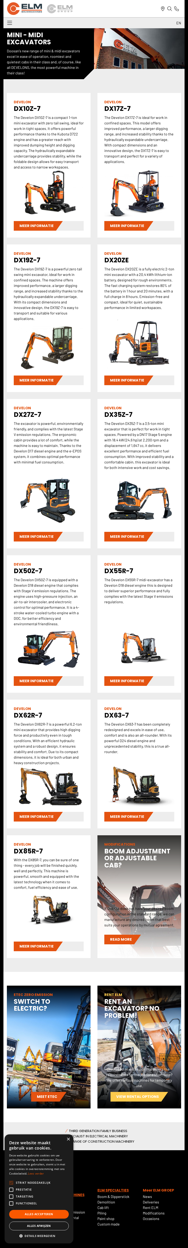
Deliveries (151, 1202)
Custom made (108, 1224)
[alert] (39, 1188)
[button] (39, 1236)
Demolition (106, 1202)
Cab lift (103, 1207)
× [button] (68, 1139)
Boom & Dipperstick (113, 1196)
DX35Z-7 (118, 414)
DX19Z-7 (27, 260)
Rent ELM (150, 1207)
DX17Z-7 (117, 108)
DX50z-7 (28, 571)
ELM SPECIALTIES (113, 1190)
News (147, 1196)
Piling (101, 1213)
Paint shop (105, 1218)
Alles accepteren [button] (39, 1214)
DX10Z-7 (27, 108)
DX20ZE (116, 260)
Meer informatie (36, 225)
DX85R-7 (28, 851)
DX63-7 (116, 715)
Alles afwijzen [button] (39, 1226)
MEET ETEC (47, 1096)
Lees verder (36, 1173)
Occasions (151, 1218)
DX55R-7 (118, 571)
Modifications (154, 1213)
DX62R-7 (28, 715)
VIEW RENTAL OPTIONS (137, 1096)
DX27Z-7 (27, 414)
